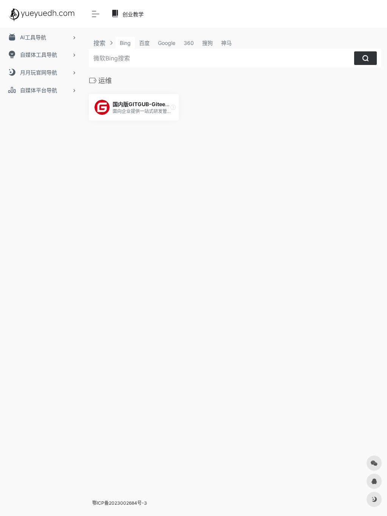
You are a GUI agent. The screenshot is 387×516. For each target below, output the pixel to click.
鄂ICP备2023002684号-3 (119, 503)
